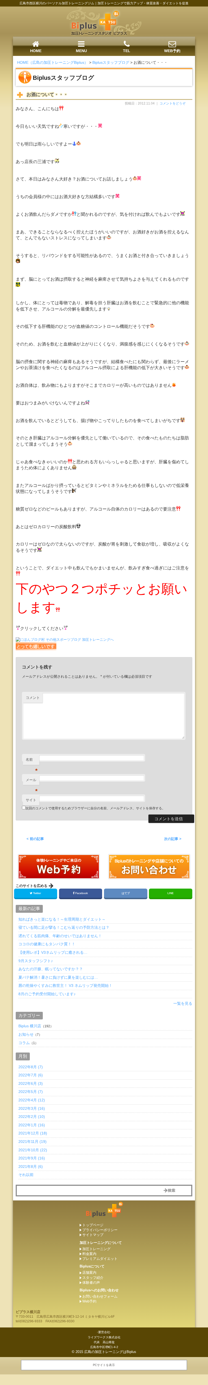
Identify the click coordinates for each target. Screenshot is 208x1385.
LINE (170, 893)
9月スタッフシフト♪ (35, 961)
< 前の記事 (35, 839)
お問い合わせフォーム (100, 1296)
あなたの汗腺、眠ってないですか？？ (50, 969)
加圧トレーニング (96, 1249)
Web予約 (89, 1301)
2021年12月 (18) (32, 1133)
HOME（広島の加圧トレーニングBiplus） (52, 62)
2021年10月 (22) (32, 1150)
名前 (32, 761)
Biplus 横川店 (29, 1026)
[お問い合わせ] (59, 876)
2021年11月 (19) (32, 1141)
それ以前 (26, 1174)
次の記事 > (172, 839)
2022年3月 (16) (31, 1108)
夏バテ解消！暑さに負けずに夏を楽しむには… (58, 977)
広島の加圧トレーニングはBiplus (110, 1352)
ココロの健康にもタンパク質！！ (46, 944)
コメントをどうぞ (173, 103)
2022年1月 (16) (31, 1125)
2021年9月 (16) (31, 1158)
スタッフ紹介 (92, 1278)
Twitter (37, 893)
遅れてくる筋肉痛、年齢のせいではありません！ (60, 936)
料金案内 (89, 1254)
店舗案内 (89, 1272)
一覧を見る (182, 1003)
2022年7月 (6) (30, 1075)
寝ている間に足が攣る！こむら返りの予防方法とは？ (63, 927)
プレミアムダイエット (100, 1259)
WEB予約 (172, 51)
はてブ (126, 893)
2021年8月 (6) (30, 1166)
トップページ (92, 1225)
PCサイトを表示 (104, 1365)
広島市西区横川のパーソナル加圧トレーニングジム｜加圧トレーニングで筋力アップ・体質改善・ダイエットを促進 (104, 3)
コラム (24, 1043)
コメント (33, 698)
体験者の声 (91, 1283)
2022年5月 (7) (30, 1091)
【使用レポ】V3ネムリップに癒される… (52, 952)
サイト (31, 800)
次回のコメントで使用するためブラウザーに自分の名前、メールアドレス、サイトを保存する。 (95, 808)
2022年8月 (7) (30, 1067)
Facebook (81, 893)
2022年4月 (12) (31, 1100)
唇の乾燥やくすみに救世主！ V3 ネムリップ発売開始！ (65, 985)
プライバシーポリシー (100, 1230)
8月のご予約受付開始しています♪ (47, 994)
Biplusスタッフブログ (110, 62)
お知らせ (26, 1034)
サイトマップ (92, 1235)
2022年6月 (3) (30, 1083)
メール (32, 781)
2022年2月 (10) (31, 1116)
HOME (35, 51)
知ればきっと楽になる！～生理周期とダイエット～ (62, 919)
